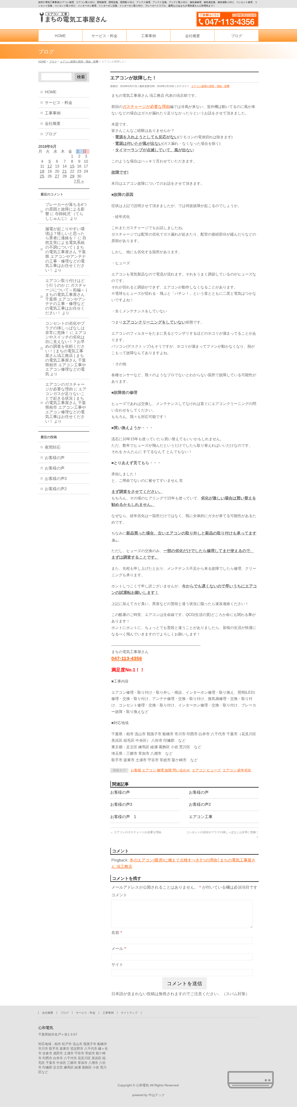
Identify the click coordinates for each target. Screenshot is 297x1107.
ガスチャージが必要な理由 (146, 106)
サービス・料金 (58, 102)
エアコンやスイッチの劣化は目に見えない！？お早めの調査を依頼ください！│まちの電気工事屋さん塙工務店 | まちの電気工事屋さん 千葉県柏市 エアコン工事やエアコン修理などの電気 (65, 353)
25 (42, 176)
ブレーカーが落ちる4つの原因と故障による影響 (66, 209)
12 (49, 166)
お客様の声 (120, 792)
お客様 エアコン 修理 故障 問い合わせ (160, 770)
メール (118, 948)
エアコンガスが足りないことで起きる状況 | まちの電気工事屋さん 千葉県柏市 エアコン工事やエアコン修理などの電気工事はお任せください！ (65, 405)
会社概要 (53, 123)
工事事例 (53, 113)
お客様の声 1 (123, 816)
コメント (119, 895)
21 (64, 171)
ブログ (51, 134)
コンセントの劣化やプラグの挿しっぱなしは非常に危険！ (65, 328)
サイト (117, 964)
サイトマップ (129, 1012)
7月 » (79, 181)
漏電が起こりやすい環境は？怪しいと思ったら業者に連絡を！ (65, 233)
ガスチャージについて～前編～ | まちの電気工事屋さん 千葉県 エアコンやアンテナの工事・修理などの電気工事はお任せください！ (66, 299)
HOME (50, 92)
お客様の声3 (121, 804)
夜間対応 (53, 447)
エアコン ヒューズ (206, 770)
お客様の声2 (200, 804)
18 (42, 171)
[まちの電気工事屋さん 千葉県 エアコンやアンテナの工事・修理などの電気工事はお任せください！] (72, 17)
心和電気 (142, 1085)
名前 (116, 932)
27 (57, 176)
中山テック (156, 1095)
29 (72, 176)
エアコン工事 (201, 816)
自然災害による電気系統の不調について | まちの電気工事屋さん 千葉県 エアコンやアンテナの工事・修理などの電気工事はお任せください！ (65, 254)
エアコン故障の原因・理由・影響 (210, 86)
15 (72, 166)
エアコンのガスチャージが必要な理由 (135, 832)
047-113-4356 (126, 658)
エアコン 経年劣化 (237, 770)
